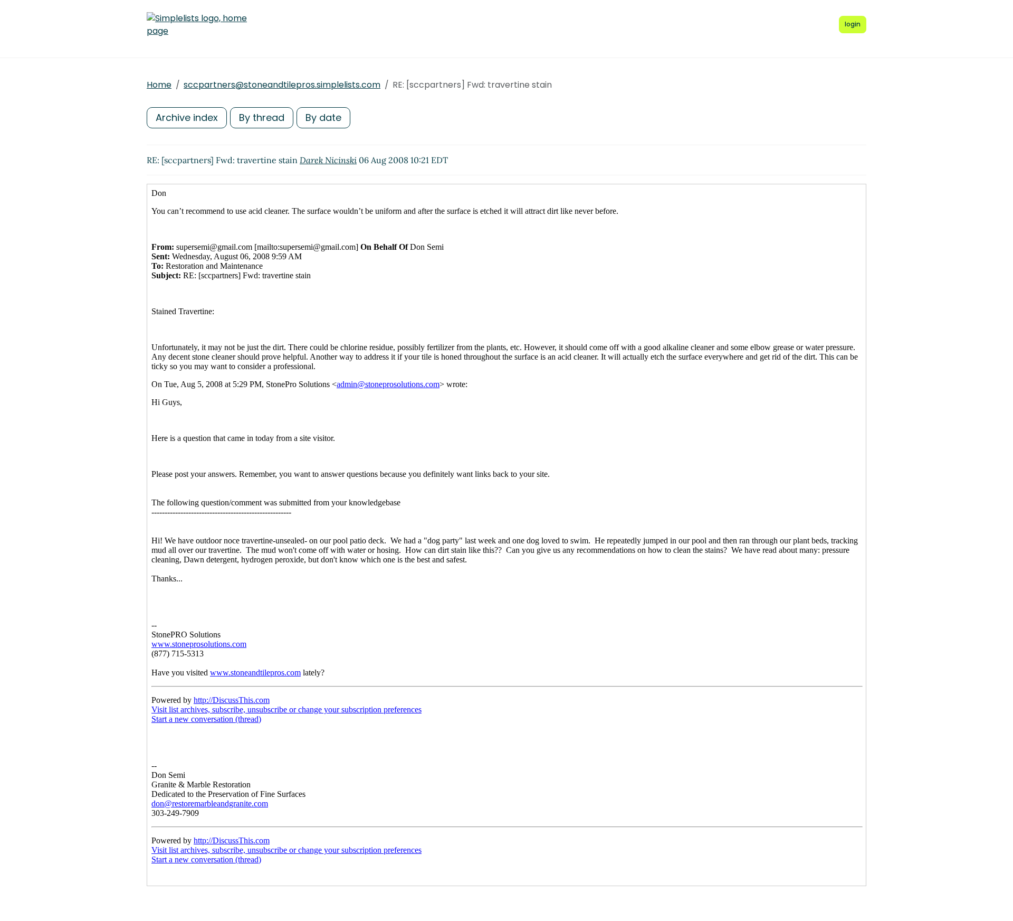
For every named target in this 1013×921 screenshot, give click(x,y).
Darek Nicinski (328, 160)
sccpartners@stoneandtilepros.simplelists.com (282, 85)
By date (323, 117)
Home (159, 85)
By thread (261, 117)
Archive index (187, 117)
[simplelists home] (197, 24)
